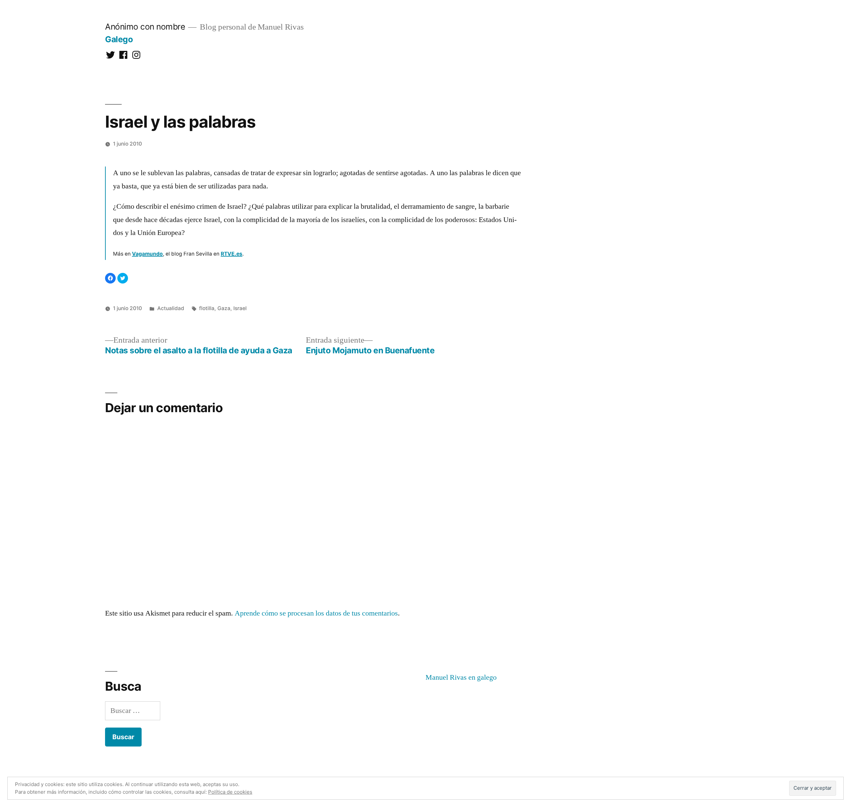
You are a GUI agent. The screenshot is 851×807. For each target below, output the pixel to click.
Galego (119, 39)
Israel (240, 308)
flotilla (206, 308)
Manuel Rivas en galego (461, 677)
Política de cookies (230, 792)
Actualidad (170, 308)
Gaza (223, 308)
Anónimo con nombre (145, 27)
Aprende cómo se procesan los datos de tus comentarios (316, 613)
